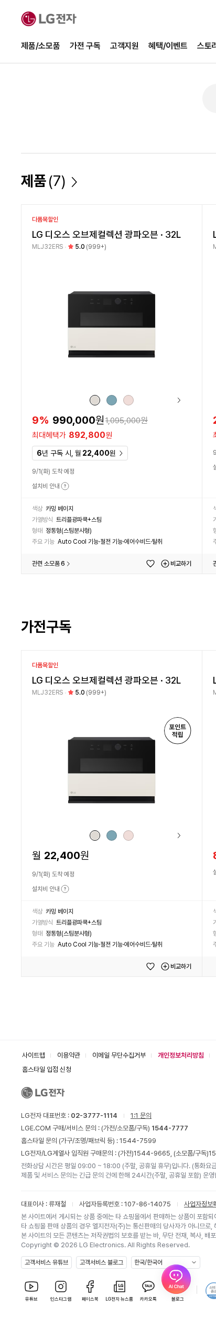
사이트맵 (33, 1055)
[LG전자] (49, 18)
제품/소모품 (40, 46)
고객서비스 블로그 (101, 1262)
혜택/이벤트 (168, 46)
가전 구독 (85, 46)
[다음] (175, 400)
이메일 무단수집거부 (119, 1055)
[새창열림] (176, 1279)
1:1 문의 (141, 1115)
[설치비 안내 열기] (65, 486)
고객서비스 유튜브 (46, 1262)
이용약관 (68, 1055)
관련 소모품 (48, 563)
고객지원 (124, 46)
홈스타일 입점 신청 (46, 1069)
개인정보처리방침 (181, 1055)
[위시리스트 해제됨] (150, 563)
